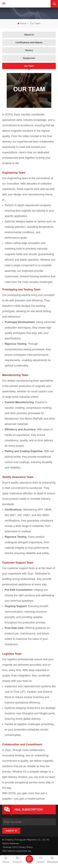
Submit (10, 830)
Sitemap (7, 847)
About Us (29, 34)
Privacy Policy (26, 847)
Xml (15, 847)
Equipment (29, 58)
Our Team (29, 66)
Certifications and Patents (29, 42)
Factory (29, 50)
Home (23, 23)
